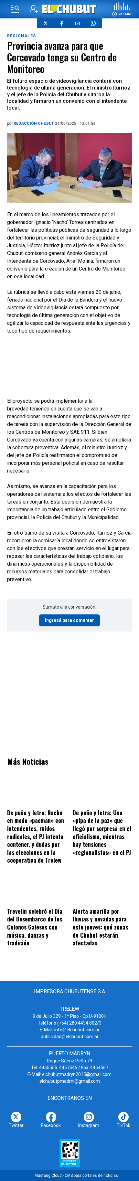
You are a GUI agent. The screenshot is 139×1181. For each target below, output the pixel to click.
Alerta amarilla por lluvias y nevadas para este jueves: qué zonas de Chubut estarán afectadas (100, 927)
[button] (122, 9)
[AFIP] (69, 1153)
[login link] (34, 9)
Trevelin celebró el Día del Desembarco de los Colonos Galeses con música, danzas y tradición (34, 927)
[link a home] (69, 9)
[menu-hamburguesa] (14, 9)
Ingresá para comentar (69, 620)
